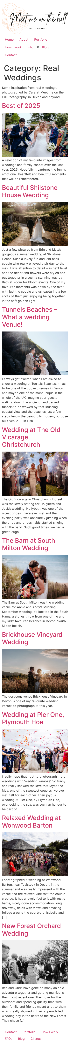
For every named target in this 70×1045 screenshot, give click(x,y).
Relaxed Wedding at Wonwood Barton (31, 821)
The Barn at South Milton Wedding (28, 544)
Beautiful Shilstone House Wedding (30, 191)
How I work (13, 47)
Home (9, 39)
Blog (45, 47)
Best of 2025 (21, 105)
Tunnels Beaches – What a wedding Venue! (29, 317)
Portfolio (40, 39)
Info (30, 47)
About (23, 39)
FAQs (8, 1039)
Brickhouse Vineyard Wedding (32, 638)
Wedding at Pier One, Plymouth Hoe (33, 718)
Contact (11, 55)
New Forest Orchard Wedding (31, 929)
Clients (36, 1039)
